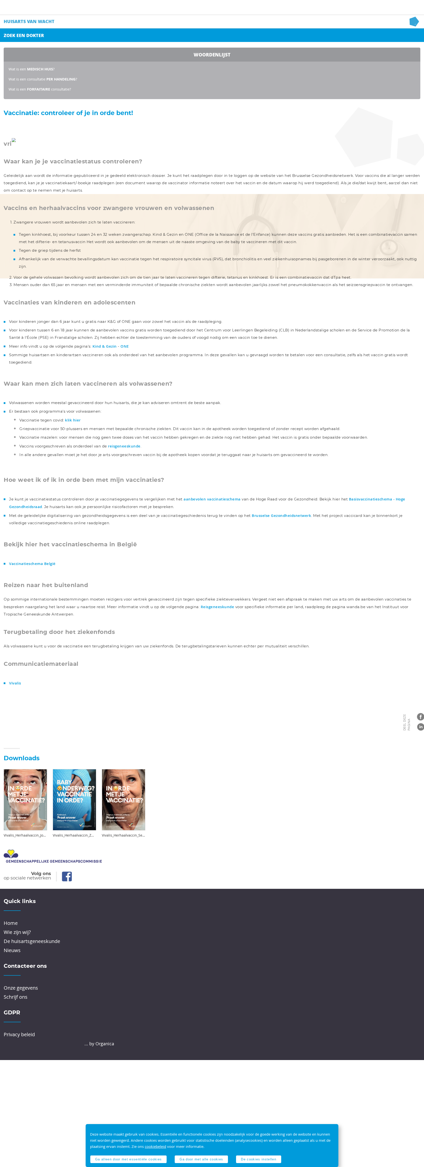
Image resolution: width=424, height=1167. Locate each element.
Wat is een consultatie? (40, 89)
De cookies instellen (258, 1159)
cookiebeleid (155, 1146)
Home (11, 923)
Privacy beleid (19, 1034)
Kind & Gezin (105, 346)
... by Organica (99, 1044)
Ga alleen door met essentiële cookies (128, 1159)
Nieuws (12, 950)
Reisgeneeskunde (217, 606)
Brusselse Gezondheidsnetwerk (281, 515)
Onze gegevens (21, 987)
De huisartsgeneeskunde (32, 941)
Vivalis (15, 683)
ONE (124, 346)
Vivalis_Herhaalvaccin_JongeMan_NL (25, 835)
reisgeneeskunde (124, 446)
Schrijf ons (15, 997)
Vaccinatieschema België (32, 563)
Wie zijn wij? (17, 932)
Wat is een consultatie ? (43, 79)
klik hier (73, 420)
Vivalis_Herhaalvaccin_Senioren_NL (123, 835)
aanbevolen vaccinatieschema (212, 499)
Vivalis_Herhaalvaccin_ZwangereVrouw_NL (74, 835)
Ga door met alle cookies (201, 1159)
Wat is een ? (31, 68)
